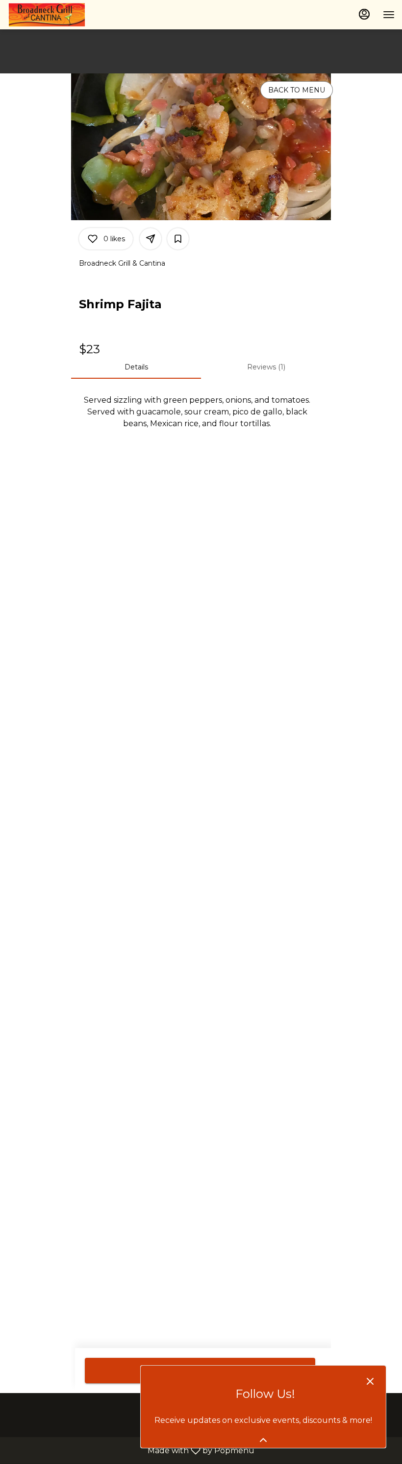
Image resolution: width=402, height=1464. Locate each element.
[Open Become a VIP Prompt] (263, 1440)
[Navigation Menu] (389, 14)
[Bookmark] (178, 239)
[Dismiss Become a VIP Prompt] (370, 1381)
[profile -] (364, 14)
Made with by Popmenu (130, 1450)
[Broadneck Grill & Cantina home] (51, 14)
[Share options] (150, 239)
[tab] (136, 367)
